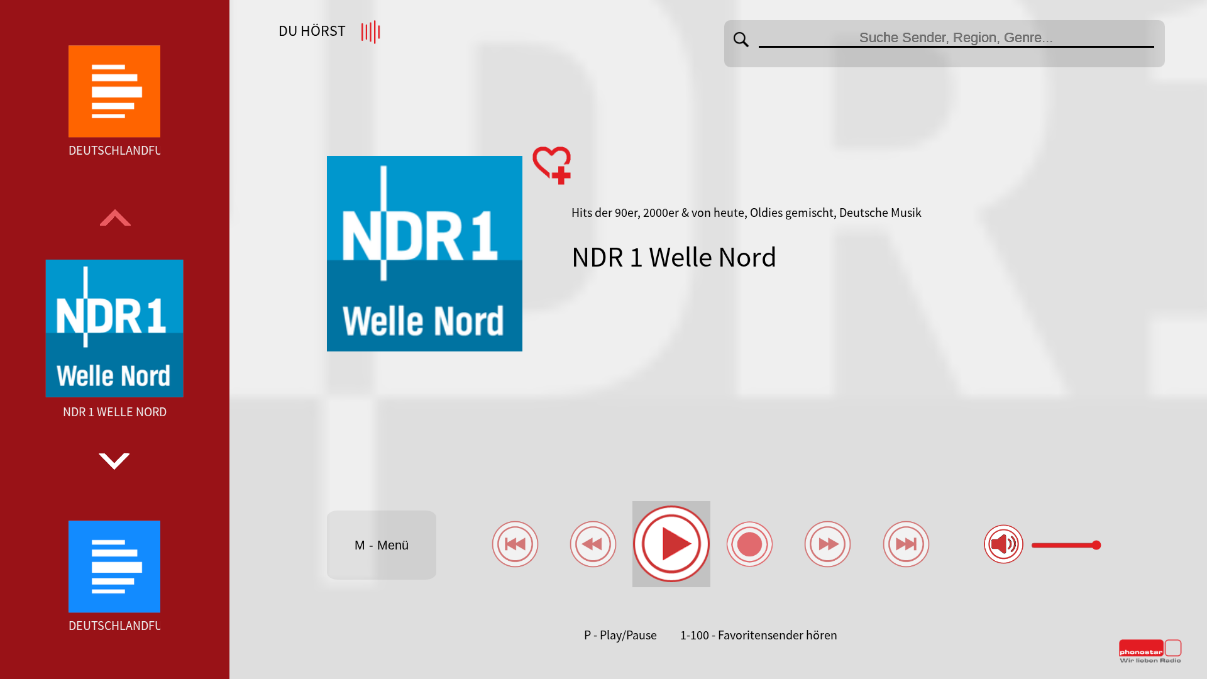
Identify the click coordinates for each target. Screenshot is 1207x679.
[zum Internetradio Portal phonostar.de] (1150, 660)
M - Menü (382, 545)
